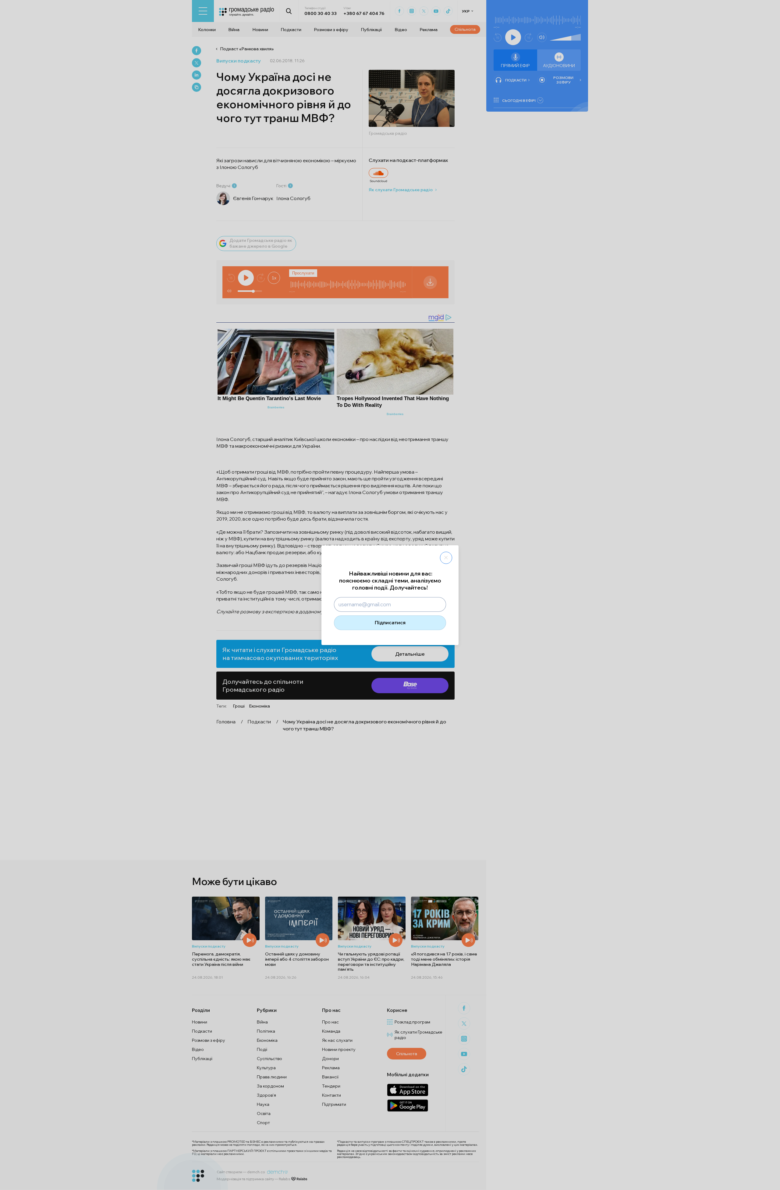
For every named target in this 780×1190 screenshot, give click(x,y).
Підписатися (390, 622)
